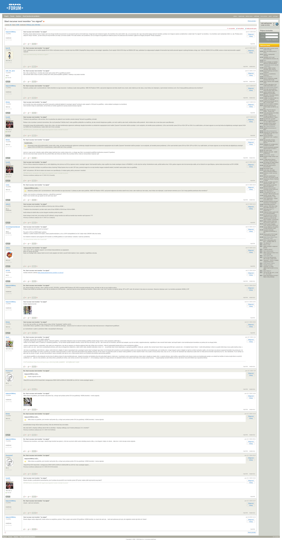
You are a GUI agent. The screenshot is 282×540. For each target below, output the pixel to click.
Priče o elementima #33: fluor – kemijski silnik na (269, 240)
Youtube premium (268, 265)
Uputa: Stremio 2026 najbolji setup (270, 82)
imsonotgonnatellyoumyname (15, 227)
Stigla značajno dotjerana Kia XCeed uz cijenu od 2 (270, 221)
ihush (7, 337)
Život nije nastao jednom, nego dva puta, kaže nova (270, 89)
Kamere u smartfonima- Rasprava (269, 74)
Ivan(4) (8, 117)
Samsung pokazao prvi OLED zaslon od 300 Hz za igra (270, 107)
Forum (12, 16)
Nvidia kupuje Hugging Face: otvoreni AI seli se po (270, 224)
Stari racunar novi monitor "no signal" (35, 32)
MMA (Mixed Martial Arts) (270, 131)
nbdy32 (8, 204)
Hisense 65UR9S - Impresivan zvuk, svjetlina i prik (270, 137)
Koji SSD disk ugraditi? (269, 118)
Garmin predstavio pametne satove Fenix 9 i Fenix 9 (270, 148)
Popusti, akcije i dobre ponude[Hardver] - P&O (269, 196)
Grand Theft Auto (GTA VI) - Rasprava (270, 71)
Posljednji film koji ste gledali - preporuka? (270, 65)
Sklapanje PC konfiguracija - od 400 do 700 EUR (270, 145)
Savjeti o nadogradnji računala (268, 55)
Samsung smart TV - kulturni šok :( (269, 209)
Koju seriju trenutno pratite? (270, 87)
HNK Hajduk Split (268, 255)
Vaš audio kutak (267, 150)
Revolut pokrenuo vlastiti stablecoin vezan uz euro (270, 215)
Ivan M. (8, 48)
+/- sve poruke (231, 28)
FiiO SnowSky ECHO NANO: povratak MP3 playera (269, 141)
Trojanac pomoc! (267, 249)
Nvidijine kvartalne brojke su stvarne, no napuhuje (270, 98)
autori (270, 16)
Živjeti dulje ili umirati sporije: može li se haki (270, 49)
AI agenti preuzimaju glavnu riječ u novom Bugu (270, 101)
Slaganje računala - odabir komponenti (270, 152)
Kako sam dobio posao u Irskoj (270, 52)
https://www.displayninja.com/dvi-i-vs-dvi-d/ (50, 272)
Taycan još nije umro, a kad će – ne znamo (270, 273)
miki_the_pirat (10, 71)
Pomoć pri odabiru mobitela (270, 104)
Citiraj (251, 36)
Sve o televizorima (268, 251)
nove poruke (264, 16)
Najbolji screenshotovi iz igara (269, 128)
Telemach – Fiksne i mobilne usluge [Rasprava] (270, 261)
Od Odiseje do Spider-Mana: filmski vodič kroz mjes (271, 163)
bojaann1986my (11, 32)
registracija (241, 16)
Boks (264, 60)
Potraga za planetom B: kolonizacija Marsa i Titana (270, 116)
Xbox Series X (267, 271)
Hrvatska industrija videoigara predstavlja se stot (270, 231)
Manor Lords (266, 244)
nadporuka (252, 66)
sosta (8, 185)
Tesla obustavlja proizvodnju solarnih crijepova (270, 113)
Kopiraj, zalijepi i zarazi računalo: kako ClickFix (269, 68)
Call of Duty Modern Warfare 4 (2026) (271, 179)
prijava (235, 16)
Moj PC (8, 81)
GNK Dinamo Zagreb (269, 263)
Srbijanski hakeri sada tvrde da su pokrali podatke (270, 212)
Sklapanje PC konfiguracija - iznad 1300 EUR (270, 133)
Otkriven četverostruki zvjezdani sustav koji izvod (270, 188)
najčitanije (256, 16)
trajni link (252, 43)
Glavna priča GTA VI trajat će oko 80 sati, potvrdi (270, 235)
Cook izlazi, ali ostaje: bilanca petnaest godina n (270, 170)
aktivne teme (249, 16)
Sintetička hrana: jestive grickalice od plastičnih (269, 124)
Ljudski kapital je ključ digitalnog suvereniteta (269, 92)
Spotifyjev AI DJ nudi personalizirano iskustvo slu (270, 58)
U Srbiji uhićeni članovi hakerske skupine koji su (270, 160)
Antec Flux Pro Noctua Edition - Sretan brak (269, 110)
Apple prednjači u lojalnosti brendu (270, 247)
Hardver (18, 16)
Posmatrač (9, 371)
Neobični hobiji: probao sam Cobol (270, 157)
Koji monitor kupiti (268, 168)
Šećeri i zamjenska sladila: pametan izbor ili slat (270, 79)
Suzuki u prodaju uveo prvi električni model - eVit (270, 182)
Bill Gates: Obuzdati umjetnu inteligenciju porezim (270, 95)
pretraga (275, 16)
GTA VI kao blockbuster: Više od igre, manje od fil (269, 258)
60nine (8, 102)
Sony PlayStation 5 (268, 191)
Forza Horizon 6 (267, 76)
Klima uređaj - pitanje (268, 154)
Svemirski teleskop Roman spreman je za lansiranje (270, 202)
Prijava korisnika (266, 30)
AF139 (8, 270)
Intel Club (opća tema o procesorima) (269, 166)
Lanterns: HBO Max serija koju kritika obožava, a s (270, 206)
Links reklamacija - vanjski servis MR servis (270, 199)
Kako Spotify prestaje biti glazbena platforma (269, 185)
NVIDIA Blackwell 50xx (269, 204)
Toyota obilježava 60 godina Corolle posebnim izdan (270, 227)
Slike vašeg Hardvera (269, 126)
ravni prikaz (240, 28)
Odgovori (251, 34)
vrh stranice (276, 536)
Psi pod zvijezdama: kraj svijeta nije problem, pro (269, 85)
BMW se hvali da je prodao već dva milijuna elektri (270, 121)
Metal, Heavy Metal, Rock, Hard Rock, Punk (270, 237)
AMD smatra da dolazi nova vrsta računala (270, 253)
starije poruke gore (251, 28)
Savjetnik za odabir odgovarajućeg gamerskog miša (270, 268)
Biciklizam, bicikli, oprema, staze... (270, 173)
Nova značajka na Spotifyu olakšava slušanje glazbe (270, 62)
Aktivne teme (265, 45)
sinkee (8, 248)
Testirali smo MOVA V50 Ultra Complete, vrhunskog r (270, 218)
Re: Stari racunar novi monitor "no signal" (36, 48)
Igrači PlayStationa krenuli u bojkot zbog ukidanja (270, 276)
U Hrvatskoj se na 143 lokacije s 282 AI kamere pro (270, 193)
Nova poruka (252, 21)
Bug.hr (6, 16)
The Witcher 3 (267, 243)
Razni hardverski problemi (31, 16)
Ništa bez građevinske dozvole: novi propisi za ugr (270, 176)
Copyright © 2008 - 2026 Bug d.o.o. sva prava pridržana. (141, 539)
